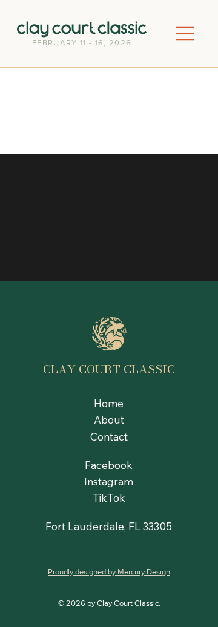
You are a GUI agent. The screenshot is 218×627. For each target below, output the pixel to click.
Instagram (108, 481)
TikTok (109, 497)
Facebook (109, 465)
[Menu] (185, 34)
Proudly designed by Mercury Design (109, 571)
